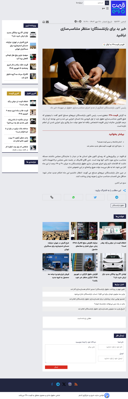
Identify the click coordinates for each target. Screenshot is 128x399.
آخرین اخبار (31, 93)
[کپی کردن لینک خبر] (51, 197)
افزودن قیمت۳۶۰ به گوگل (115, 45)
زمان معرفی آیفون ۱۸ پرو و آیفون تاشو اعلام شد (18, 139)
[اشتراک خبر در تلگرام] (116, 197)
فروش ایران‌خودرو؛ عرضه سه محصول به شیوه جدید (58, 276)
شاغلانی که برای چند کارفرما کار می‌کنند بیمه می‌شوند (17, 148)
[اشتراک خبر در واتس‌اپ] (73, 197)
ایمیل (122, 353)
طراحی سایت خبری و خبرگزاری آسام (91, 395)
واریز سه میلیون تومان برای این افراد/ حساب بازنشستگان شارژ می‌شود (99, 294)
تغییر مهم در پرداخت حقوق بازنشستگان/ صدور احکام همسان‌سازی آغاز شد (97, 289)
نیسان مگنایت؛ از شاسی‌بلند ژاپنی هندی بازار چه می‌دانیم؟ (17, 121)
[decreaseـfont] (75, 21)
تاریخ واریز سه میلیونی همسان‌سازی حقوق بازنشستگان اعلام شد (101, 309)
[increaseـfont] (80, 21)
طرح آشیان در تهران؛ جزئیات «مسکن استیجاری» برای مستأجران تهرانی (56, 246)
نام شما (121, 342)
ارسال (56, 367)
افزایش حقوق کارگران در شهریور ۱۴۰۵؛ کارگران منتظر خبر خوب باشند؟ (86, 277)
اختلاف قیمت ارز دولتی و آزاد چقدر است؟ (113, 245)
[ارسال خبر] (47, 22)
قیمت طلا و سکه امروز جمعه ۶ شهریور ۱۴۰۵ (17, 112)
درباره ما (79, 3)
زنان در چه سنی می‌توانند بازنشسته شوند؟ (109, 304)
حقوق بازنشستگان (118, 205)
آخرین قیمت (14, 93)
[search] (107, 3)
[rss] (76, 384)
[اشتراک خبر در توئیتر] (95, 197)
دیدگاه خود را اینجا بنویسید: (86, 342)
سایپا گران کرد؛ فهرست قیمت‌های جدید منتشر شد (104, 146)
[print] (43, 22)
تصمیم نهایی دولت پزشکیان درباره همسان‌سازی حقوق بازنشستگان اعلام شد (97, 299)
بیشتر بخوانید (116, 134)
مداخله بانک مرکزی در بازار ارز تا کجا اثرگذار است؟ (16, 130)
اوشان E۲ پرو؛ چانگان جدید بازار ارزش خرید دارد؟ (114, 276)
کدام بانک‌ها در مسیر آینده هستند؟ (109, 142)
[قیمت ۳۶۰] (118, 8)
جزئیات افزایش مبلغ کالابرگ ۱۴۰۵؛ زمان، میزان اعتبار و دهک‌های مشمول (85, 246)
